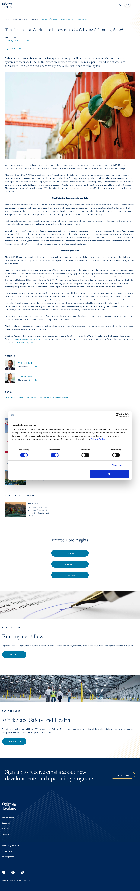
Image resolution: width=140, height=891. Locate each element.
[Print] (13, 48)
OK (109, 474)
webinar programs (25, 342)
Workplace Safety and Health (57, 397)
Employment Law (35, 397)
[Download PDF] (6, 48)
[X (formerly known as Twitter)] (3, 872)
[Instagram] (22, 872)
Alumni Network (8, 817)
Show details (118, 465)
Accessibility (7, 834)
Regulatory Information (11, 839)
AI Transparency (8, 856)
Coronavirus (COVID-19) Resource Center (30, 339)
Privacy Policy (98, 439)
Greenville (33, 366)
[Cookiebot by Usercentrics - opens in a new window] (117, 415)
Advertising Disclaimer (11, 845)
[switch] (55, 455)
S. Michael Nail (31, 40)
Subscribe (6, 822)
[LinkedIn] (13, 872)
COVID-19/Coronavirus (15, 397)
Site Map (5, 828)
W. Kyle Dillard (14, 40)
